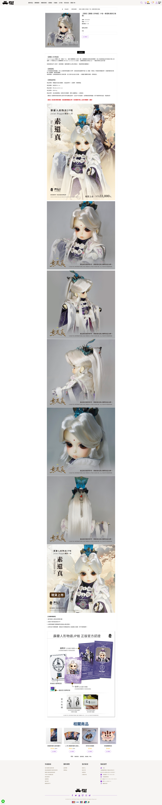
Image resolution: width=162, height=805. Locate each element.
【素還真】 (82, 756)
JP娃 (90, 756)
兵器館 (55, 2)
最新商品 (30, 2)
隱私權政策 (47, 776)
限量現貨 (77, 756)
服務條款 (47, 779)
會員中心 (84, 767)
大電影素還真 (74, 9)
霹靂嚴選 (37, 2)
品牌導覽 (65, 767)
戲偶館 (50, 2)
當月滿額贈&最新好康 (49, 767)
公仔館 (60, 2)
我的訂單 (84, 770)
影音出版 (66, 2)
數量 (83, 30)
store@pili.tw (108, 781)
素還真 (86, 756)
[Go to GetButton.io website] (3, 803)
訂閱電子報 (84, 774)
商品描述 (81, 52)
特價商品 (65, 770)
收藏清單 (84, 772)
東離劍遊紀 (44, 2)
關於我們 (47, 781)
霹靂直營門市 (47, 783)
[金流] (81, 802)
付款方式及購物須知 (49, 774)
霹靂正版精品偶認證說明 (50, 772)
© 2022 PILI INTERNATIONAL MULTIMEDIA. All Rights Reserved (81, 799)
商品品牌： (67, 9)
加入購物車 (85, 36)
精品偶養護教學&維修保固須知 (51, 770)
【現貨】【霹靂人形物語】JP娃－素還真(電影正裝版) (89, 9)
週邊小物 (72, 2)
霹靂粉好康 (105, 783)
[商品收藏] (48, 752)
